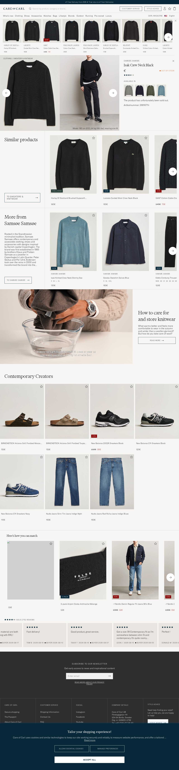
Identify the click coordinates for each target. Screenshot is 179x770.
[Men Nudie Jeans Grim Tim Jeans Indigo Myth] (67, 481)
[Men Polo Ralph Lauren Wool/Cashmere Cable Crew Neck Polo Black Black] (91, 31)
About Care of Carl (13, 722)
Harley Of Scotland (111, 45)
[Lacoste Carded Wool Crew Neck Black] (125, 195)
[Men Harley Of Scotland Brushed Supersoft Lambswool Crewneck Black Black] (111, 31)
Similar (21, 139)
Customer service (131, 9)
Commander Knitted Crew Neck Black (131, 48)
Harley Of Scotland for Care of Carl (12, 45)
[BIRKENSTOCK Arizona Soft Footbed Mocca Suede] (22, 440)
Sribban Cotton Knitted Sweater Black (150, 48)
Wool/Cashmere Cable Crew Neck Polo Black (90, 48)
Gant (46, 45)
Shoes (27, 16)
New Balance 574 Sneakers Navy (15, 513)
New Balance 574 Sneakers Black (150, 443)
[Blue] (139, 90)
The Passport (10, 717)
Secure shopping (12, 712)
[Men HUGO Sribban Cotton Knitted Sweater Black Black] (151, 31)
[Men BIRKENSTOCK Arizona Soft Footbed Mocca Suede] (22, 411)
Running (89, 16)
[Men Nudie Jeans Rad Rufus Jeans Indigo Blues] (112, 481)
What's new (8, 16)
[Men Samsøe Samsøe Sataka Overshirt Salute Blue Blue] (125, 242)
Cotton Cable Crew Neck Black (51, 48)
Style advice (153, 9)
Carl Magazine (155, 16)
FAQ (42, 722)
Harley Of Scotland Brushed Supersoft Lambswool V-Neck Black (12, 48)
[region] (89, 635)
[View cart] (174, 8)
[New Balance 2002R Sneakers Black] (112, 440)
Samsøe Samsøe (131, 61)
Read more (155, 340)
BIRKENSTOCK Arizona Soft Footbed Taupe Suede (65, 443)
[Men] (30, 570)
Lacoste (27, 45)
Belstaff (126, 45)
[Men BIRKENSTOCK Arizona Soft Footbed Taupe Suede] (67, 411)
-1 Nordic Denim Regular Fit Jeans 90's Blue (132, 604)
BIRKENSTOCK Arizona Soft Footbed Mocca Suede (20, 443)
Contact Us (45, 717)
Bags (55, 16)
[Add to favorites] (93, 138)
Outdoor (80, 16)
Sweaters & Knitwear (23, 59)
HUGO (145, 45)
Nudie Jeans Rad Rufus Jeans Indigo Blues (110, 513)
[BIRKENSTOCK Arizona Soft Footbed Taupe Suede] (67, 440)
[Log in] (165, 8)
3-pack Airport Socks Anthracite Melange (79, 604)
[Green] (150, 90)
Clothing (19, 16)
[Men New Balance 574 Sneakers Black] (157, 411)
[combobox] (172, 16)
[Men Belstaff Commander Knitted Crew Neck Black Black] (131, 31)
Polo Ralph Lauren (71, 45)
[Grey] (129, 90)
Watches (47, 16)
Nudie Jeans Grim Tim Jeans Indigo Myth (64, 513)
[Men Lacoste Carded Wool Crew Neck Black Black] (32, 31)
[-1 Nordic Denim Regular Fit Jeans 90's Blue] (135, 601)
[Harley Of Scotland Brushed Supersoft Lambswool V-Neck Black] (73, 195)
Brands (71, 16)
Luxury (108, 16)
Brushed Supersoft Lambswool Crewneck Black (110, 48)
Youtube (79, 722)
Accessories (36, 16)
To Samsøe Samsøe (16, 280)
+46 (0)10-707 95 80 (124, 723)
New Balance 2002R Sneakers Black (107, 443)
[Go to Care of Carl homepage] (14, 9)
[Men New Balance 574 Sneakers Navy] (22, 481)
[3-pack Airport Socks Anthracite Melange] (83, 601)
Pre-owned (99, 16)
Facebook (80, 717)
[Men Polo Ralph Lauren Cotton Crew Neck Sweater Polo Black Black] (71, 31)
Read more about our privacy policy (89, 683)
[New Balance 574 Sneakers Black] (157, 440)
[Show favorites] (169, 8)
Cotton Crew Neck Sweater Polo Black (69, 48)
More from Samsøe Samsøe (20, 220)
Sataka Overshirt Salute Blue (116, 278)
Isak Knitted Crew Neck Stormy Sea (66, 278)
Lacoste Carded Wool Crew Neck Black (120, 198)
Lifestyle (62, 16)
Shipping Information (49, 712)
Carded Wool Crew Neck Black (31, 48)
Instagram (80, 712)
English (172, 16)
